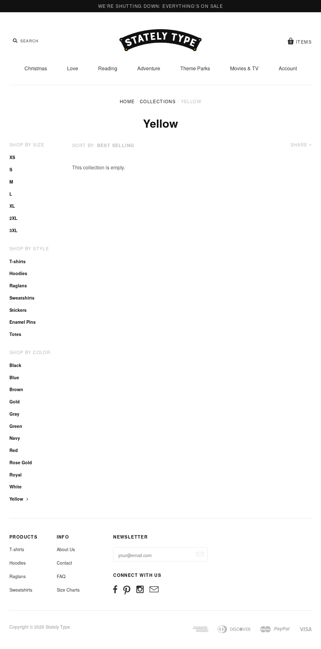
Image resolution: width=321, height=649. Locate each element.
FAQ (61, 576)
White (15, 486)
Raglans (18, 285)
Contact (64, 563)
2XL (13, 218)
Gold (14, 401)
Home (127, 101)
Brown (16, 389)
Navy (14, 438)
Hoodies (18, 273)
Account (288, 68)
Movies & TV (244, 68)
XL (12, 206)
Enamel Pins (22, 322)
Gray (14, 414)
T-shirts (17, 261)
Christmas (35, 68)
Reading (107, 68)
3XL (13, 230)
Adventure (148, 68)
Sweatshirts (21, 298)
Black (15, 365)
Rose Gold (20, 462)
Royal (15, 474)
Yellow (16, 499)
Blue (14, 377)
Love (72, 68)
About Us (66, 549)
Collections (158, 101)
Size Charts (68, 590)
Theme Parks (195, 68)
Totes (15, 334)
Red (13, 450)
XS (12, 157)
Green (15, 426)
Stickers (18, 310)
